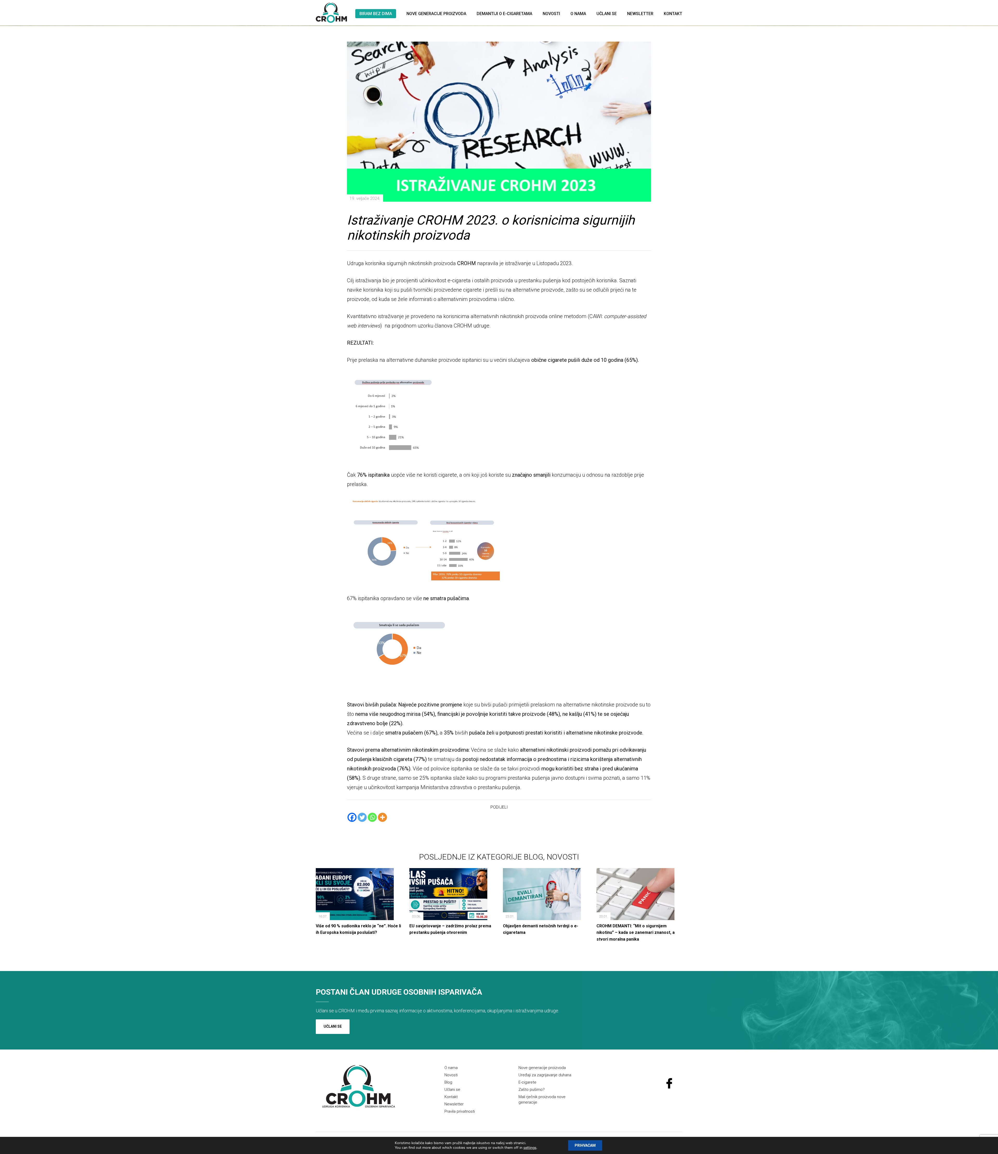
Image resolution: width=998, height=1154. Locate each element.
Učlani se (606, 13)
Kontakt (673, 13)
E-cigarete (527, 1082)
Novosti (551, 13)
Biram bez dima (375, 13)
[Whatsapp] (372, 817)
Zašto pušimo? (531, 1089)
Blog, (535, 856)
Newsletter (640, 13)
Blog (448, 1082)
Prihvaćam (585, 1145)
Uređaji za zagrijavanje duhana (544, 1075)
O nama (578, 13)
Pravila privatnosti (459, 1111)
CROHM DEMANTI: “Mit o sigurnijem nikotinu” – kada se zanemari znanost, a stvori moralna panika (635, 932)
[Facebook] (352, 817)
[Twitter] (362, 817)
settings (529, 1147)
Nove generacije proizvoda (436, 13)
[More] (382, 817)
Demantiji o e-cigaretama (504, 13)
